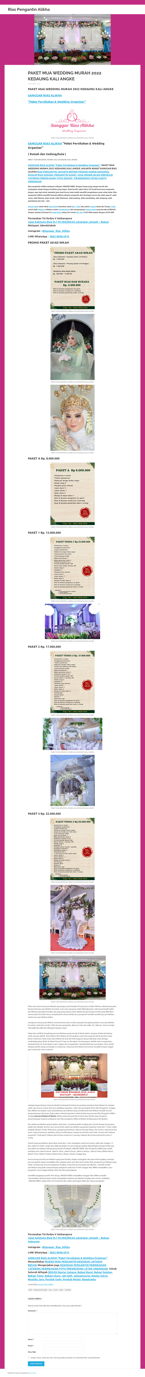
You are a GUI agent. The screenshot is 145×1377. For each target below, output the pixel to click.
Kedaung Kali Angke (40, 1290)
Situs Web (32, 1352)
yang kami (53, 206)
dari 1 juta (76, 206)
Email (31, 1345)
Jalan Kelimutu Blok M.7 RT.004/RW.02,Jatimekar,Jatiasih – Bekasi (68, 1237)
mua (50, 1290)
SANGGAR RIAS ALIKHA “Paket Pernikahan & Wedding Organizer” (64, 165)
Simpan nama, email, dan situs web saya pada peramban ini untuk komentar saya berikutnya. (65, 1357)
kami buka (56, 212)
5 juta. (113, 206)
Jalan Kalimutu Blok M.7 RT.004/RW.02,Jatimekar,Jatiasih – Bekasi (68, 222)
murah (55, 1290)
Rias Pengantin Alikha (29, 9)
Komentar (32, 1311)
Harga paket (33, 206)
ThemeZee (32, 1373)
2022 (30, 1290)
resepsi (93, 206)
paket (61, 1290)
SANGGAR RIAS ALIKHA (45, 95)
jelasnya (41, 209)
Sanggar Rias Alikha (45, 1284)
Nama (31, 1339)
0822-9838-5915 (59, 236)
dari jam (79, 212)
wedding (68, 1290)
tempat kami (90, 209)
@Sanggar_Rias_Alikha (56, 230)
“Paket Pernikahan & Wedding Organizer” (57, 101)
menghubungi (64, 209)
